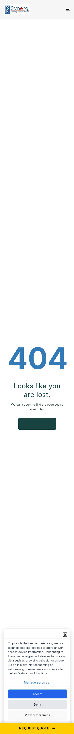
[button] (65, 635)
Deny (37, 704)
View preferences (37, 715)
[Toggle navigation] (59, 9)
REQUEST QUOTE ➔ (37, 728)
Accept (37, 694)
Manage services (36, 682)
